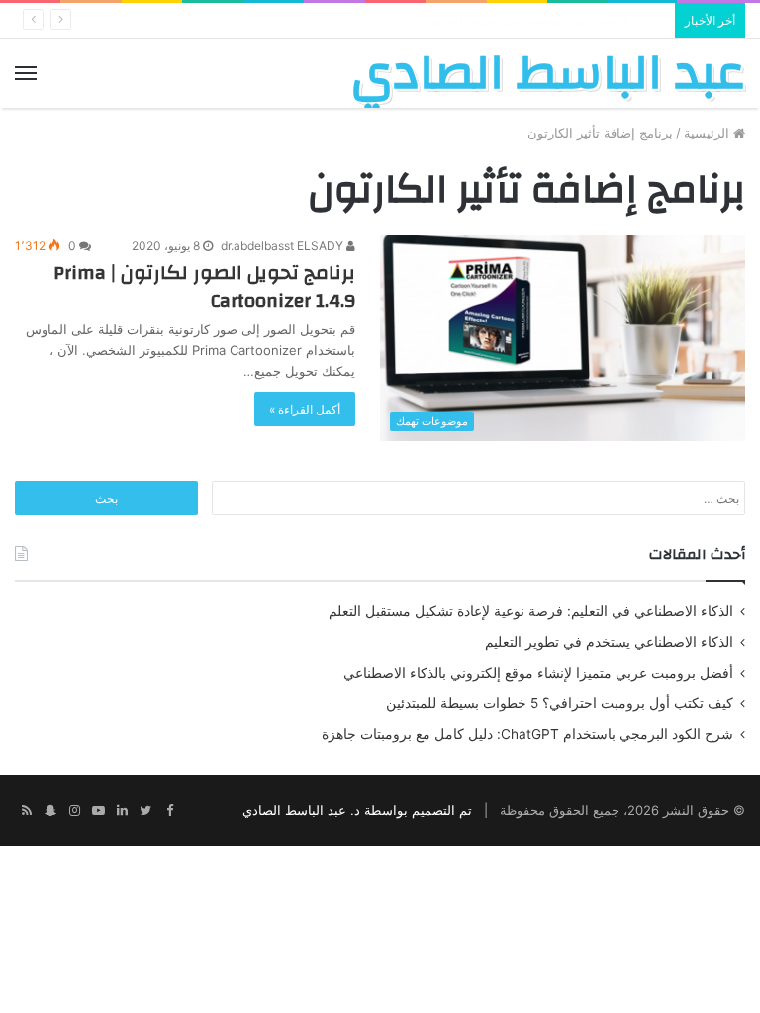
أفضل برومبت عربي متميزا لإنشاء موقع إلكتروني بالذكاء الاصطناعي (538, 673)
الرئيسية (708, 132)
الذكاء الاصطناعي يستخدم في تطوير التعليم (609, 642)
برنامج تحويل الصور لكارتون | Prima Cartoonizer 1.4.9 (204, 286)
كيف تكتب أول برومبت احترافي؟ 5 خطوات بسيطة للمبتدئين (559, 703)
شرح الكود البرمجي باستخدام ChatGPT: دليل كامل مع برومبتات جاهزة (527, 734)
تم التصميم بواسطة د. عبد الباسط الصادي (357, 810)
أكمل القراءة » (304, 409)
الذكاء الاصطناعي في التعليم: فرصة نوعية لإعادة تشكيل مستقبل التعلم (531, 611)
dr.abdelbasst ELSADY (283, 245)
